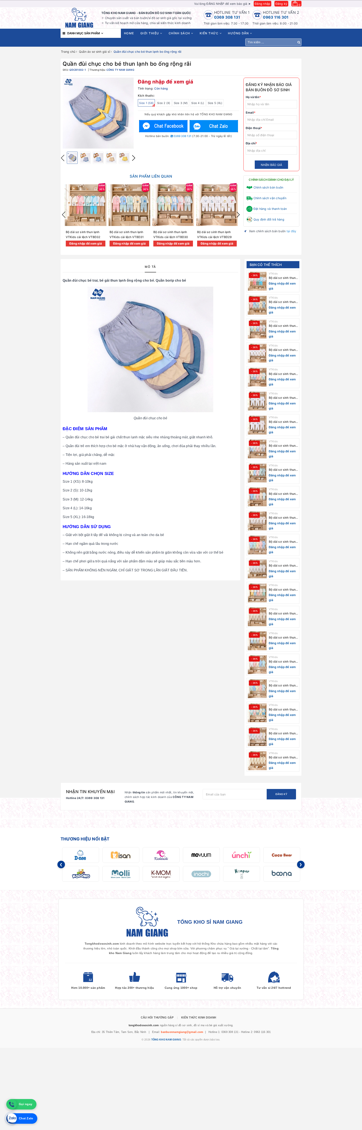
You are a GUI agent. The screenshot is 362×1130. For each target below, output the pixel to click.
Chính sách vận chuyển (269, 198)
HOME (129, 33)
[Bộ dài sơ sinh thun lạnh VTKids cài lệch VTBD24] (257, 473)
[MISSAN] (120, 855)
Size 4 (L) (197, 103)
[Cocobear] (281, 855)
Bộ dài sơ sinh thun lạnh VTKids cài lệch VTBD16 (283, 662)
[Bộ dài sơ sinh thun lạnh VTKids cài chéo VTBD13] (257, 736)
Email (251, 112)
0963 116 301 (275, 17)
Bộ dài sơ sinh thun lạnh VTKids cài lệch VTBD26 (283, 422)
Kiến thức (210, 33)
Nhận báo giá (271, 165)
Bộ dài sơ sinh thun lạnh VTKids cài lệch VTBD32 (283, 278)
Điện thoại (254, 128)
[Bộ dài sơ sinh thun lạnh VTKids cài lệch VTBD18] (257, 616)
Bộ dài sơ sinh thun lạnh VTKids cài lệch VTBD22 (283, 518)
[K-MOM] (161, 874)
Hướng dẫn (239, 33)
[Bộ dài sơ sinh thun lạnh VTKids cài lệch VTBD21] (257, 545)
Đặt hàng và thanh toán (270, 208)
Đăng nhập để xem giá (165, 82)
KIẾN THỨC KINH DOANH (198, 1017)
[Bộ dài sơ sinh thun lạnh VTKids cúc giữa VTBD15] (257, 688)
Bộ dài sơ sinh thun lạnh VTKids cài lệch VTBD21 (283, 542)
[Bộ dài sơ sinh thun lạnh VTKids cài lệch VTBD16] (257, 664)
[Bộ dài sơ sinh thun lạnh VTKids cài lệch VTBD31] (257, 305)
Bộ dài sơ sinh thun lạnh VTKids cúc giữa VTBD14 (282, 710)
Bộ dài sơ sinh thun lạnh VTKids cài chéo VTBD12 (282, 757)
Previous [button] (62, 158)
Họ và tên (253, 97)
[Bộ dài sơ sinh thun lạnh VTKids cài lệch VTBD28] (257, 377)
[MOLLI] (120, 874)
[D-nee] (80, 855)
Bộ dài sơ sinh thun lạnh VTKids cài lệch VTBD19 (283, 590)
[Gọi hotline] (11, 1104)
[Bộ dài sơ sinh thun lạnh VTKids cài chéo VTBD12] (257, 760)
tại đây (291, 231)
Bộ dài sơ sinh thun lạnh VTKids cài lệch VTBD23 (283, 494)
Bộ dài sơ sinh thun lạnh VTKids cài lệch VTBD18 (283, 614)
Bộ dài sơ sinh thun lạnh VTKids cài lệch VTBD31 (283, 302)
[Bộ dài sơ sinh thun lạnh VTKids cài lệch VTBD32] (257, 281)
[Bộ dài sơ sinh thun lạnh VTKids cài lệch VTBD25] (257, 449)
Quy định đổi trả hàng (268, 219)
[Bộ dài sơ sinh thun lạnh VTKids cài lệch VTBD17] (257, 640)
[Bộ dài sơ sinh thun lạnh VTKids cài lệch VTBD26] (257, 425)
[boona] (281, 874)
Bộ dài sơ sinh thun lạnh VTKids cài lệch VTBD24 (283, 470)
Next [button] (134, 158)
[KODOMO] (80, 874)
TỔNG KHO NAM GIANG (166, 1039)
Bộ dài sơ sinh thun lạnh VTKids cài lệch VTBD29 (283, 350)
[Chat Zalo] (213, 126)
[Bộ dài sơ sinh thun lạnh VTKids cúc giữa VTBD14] (257, 712)
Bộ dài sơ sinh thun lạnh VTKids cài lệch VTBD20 (283, 566)
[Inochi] (201, 874)
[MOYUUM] (201, 855)
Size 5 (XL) (215, 103)
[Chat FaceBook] (163, 126)
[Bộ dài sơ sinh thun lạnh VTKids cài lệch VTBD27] (257, 401)
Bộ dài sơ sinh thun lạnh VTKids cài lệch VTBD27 (283, 398)
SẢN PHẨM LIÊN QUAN (151, 176)
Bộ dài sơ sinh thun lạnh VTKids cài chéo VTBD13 (282, 733)
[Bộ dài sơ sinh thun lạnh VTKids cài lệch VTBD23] (257, 496)
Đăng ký (281, 3)
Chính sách (180, 33)
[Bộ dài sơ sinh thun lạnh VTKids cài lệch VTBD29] (257, 353)
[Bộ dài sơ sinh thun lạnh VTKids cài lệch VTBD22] (257, 521)
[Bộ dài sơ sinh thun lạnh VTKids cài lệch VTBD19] (257, 593)
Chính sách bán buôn (268, 187)
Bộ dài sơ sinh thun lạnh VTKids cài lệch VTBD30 (283, 326)
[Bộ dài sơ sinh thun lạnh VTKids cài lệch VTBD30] (257, 329)
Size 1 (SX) (146, 103)
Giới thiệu (150, 33)
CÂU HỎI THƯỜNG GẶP (157, 1017)
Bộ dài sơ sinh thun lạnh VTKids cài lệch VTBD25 (283, 446)
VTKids (273, 273)
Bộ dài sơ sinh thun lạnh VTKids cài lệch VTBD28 (283, 374)
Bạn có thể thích (266, 265)
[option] (98, 113)
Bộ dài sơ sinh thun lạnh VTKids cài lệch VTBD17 (283, 638)
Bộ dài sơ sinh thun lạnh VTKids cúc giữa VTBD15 (282, 685)
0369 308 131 (227, 17)
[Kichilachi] (161, 855)
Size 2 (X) (163, 103)
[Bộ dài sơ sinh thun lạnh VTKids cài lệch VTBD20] (257, 568)
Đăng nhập (262, 3)
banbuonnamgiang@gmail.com (182, 1032)
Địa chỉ (251, 143)
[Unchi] (241, 855)
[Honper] (241, 874)
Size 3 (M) (181, 103)
